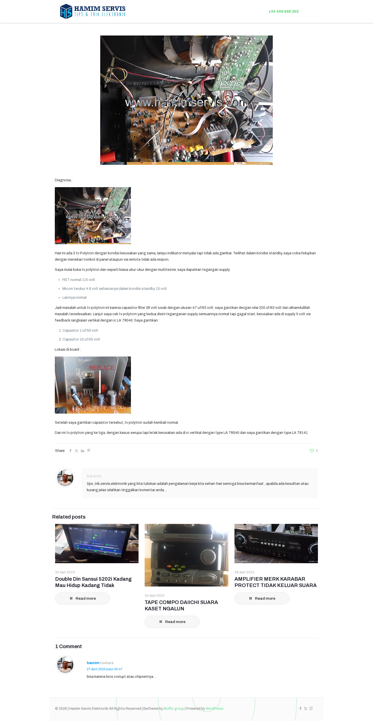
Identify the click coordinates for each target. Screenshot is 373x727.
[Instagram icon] (311, 708)
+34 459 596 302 (283, 11)
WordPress (215, 709)
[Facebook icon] (300, 708)
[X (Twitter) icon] (306, 708)
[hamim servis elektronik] (93, 11)
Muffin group (174, 709)
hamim (94, 476)
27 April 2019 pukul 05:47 (104, 669)
